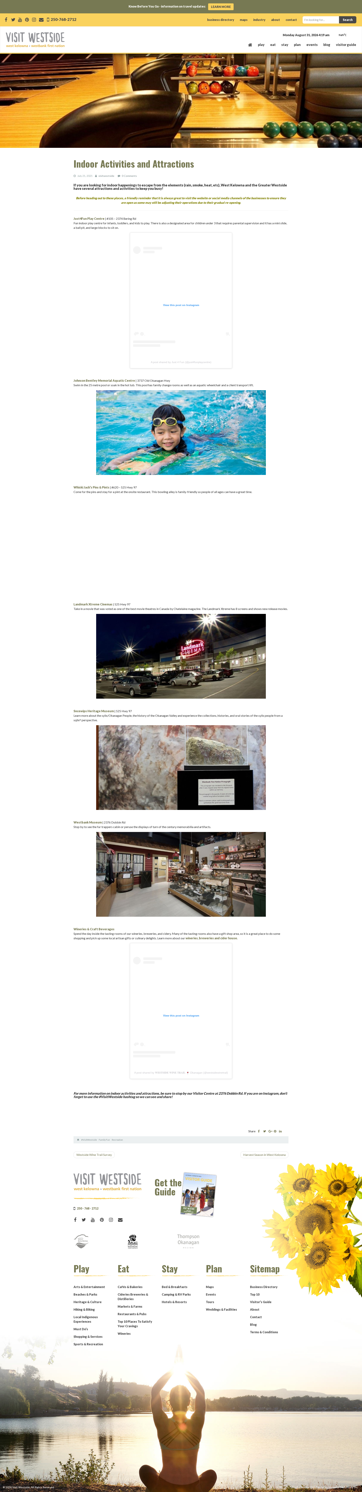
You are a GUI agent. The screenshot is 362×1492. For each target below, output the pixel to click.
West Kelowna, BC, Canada (333, 35)
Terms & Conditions (264, 1332)
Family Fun (104, 1139)
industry (259, 19)
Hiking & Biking (84, 1309)
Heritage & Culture (88, 1302)
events (312, 45)
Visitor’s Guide (261, 1302)
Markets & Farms (130, 1306)
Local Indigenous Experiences (86, 1319)
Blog (326, 45)
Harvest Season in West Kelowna (264, 1154)
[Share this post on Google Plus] (269, 1131)
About (254, 1309)
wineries (191, 938)
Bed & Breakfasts (174, 1287)
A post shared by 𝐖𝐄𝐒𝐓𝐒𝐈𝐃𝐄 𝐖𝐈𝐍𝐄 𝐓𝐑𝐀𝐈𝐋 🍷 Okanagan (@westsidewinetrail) (181, 1072)
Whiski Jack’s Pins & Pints (91, 487)
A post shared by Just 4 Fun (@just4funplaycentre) (181, 362)
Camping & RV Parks (176, 1294)
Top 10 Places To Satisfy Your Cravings (135, 1324)
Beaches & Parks (85, 1294)
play (261, 45)
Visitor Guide (346, 45)
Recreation (117, 1139)
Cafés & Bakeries (130, 1287)
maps (244, 19)
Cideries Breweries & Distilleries (133, 1297)
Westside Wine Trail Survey (94, 1154)
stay (284, 45)
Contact (256, 1317)
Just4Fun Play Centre (89, 218)
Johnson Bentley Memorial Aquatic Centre (104, 380)
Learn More (221, 6)
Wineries (124, 1333)
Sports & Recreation (88, 1344)
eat (273, 45)
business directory (220, 19)
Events (211, 1294)
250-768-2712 (63, 19)
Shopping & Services (88, 1336)
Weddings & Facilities (221, 1309)
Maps (210, 1287)
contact (291, 19)
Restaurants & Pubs (132, 1314)
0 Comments (129, 175)
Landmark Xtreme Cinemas (93, 604)
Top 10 (254, 1294)
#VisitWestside (89, 1139)
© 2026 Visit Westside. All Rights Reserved (28, 1487)
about (275, 19)
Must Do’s (81, 1329)
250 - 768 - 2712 (87, 1208)
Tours (210, 1302)
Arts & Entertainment (89, 1287)
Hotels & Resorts (174, 1302)
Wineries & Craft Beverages (94, 929)
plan (297, 45)
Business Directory (264, 1287)
